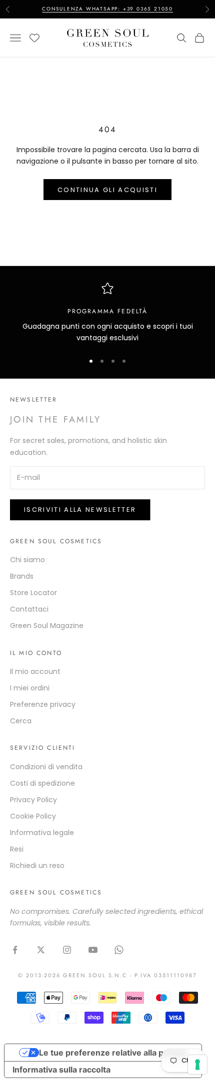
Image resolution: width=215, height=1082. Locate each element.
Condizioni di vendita (46, 767)
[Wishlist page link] (35, 38)
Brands (22, 576)
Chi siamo (27, 560)
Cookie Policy (33, 816)
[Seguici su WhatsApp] (119, 950)
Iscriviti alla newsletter (80, 509)
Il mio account (35, 671)
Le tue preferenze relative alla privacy (113, 1053)
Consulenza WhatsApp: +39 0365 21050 (107, 8)
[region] (107, 313)
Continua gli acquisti (108, 190)
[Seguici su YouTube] (93, 950)
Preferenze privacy (43, 704)
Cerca (21, 721)
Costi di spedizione (42, 783)
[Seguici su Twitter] (41, 950)
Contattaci (29, 609)
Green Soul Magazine (47, 626)
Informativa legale (42, 833)
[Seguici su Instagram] (67, 950)
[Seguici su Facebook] (15, 950)
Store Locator (33, 593)
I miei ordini (30, 688)
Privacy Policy (33, 800)
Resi (17, 849)
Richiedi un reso (37, 865)
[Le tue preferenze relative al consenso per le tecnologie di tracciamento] (197, 1064)
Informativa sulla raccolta (61, 1070)
